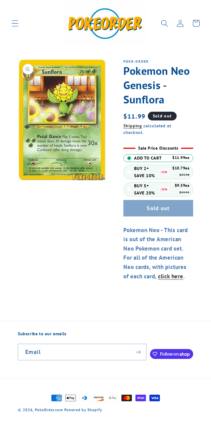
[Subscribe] (138, 352)
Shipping (132, 125)
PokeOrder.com (49, 409)
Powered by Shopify (83, 409)
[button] (15, 23)
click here (170, 276)
